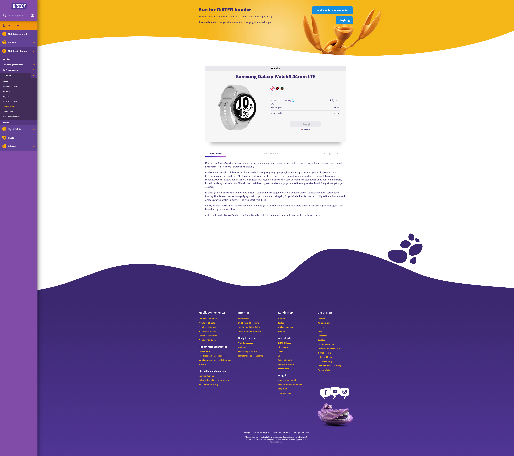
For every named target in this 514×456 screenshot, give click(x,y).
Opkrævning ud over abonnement (214, 380)
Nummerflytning (206, 375)
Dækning (242, 347)
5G (279, 355)
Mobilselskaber (285, 393)
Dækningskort (324, 322)
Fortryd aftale (324, 370)
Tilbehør (282, 331)
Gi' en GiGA (283, 347)
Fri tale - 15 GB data (207, 327)
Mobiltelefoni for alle (287, 380)
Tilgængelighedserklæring (329, 365)
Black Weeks (283, 368)
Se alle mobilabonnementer (332, 10)
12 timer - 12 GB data (208, 318)
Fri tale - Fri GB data (207, 340)
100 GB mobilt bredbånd (249, 327)
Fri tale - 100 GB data (208, 335)
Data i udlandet (285, 360)
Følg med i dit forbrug (208, 384)
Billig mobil (283, 388)
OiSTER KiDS (204, 351)
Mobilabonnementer (212, 312)
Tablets (281, 322)
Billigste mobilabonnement (290, 384)
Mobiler (281, 318)
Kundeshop (285, 312)
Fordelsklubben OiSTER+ (329, 348)
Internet (243, 312)
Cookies (321, 340)
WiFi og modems (285, 327)
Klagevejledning (325, 361)
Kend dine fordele (286, 364)
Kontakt (321, 318)
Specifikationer (271, 153)
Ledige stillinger (325, 357)
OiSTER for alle (324, 352)
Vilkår (320, 331)
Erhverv (202, 364)
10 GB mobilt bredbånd (248, 322)
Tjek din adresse (245, 343)
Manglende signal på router (250, 355)
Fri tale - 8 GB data (207, 322)
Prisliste (321, 327)
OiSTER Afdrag (284, 343)
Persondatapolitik (326, 344)
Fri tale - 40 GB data (207, 331)
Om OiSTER (325, 312)
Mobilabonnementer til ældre (212, 355)
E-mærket (322, 335)
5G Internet (243, 318)
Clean (280, 351)
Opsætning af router (247, 351)
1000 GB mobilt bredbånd (249, 331)
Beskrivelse (215, 153)
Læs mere (282, 439)
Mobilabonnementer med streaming (215, 360)
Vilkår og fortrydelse (332, 153)
